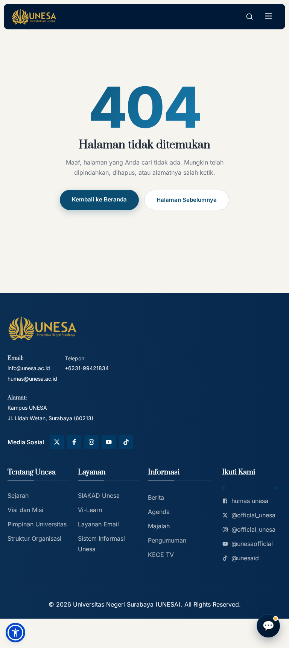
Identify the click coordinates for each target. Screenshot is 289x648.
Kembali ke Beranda (99, 199)
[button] (15, 632)
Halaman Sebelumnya (187, 199)
